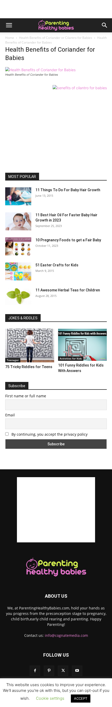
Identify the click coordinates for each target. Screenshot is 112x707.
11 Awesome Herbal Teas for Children (67, 290)
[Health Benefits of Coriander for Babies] (40, 70)
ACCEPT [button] (80, 698)
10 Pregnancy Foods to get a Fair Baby (68, 240)
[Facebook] (35, 671)
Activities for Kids (71, 358)
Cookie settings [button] (50, 698)
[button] (9, 25)
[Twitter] (63, 671)
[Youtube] (77, 671)
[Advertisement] (56, 9)
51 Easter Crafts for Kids (56, 265)
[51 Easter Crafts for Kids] (18, 271)
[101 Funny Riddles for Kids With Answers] (82, 345)
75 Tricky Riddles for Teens (28, 367)
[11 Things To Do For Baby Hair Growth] (18, 196)
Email (10, 414)
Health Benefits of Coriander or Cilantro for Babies (55, 37)
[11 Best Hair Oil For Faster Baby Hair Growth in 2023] (18, 221)
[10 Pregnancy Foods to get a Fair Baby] (18, 246)
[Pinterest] (49, 671)
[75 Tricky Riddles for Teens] (29, 345)
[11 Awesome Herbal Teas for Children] (18, 296)
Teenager (13, 360)
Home (9, 37)
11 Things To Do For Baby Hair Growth (67, 190)
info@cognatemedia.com (66, 635)
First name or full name (25, 395)
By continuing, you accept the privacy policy (49, 434)
